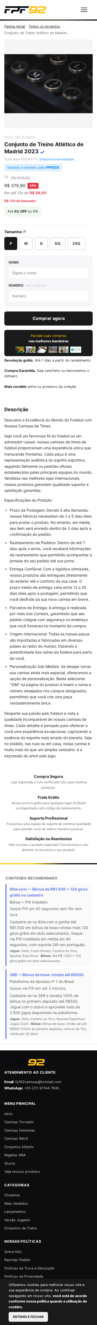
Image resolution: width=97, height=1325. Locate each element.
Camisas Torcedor (19, 1122)
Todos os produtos (44, 26)
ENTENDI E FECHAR (28, 1317)
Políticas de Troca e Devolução (29, 1268)
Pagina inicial (14, 26)
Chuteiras (12, 1195)
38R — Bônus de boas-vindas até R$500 (47, 974)
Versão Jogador (17, 1220)
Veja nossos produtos (22, 1172)
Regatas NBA (15, 1155)
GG (58, 243)
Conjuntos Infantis (19, 1147)
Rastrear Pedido (17, 1260)
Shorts (9, 1163)
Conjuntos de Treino (20, 1228)
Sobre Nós (13, 1252)
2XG (76, 243)
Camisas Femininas (19, 1130)
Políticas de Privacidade (23, 1276)
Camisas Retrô (16, 1138)
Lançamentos (15, 1212)
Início (8, 1114)
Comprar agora (49, 318)
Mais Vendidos (16, 1203)
